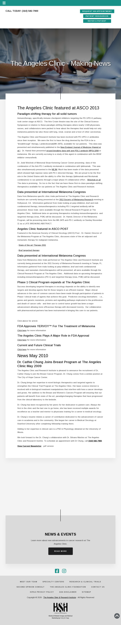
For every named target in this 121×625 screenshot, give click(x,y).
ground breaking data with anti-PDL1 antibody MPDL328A (72, 151)
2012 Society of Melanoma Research (76, 199)
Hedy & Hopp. (64, 618)
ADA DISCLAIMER (68, 592)
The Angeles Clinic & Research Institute (59, 597)
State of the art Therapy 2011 (32, 245)
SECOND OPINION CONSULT (31, 587)
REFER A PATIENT (97, 21)
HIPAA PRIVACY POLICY (42, 592)
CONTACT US (98, 587)
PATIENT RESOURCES (97, 16)
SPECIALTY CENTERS (53, 582)
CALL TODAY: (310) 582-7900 (22, 11)
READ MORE (60, 551)
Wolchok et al (94, 180)
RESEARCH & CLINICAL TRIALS (85, 582)
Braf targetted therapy (29, 250)
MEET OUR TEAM (28, 582)
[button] (117, 616)
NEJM (54, 169)
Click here (21, 330)
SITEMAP (86, 592)
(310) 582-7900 (95, 441)
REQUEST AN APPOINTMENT (97, 11)
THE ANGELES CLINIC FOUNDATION (68, 587)
